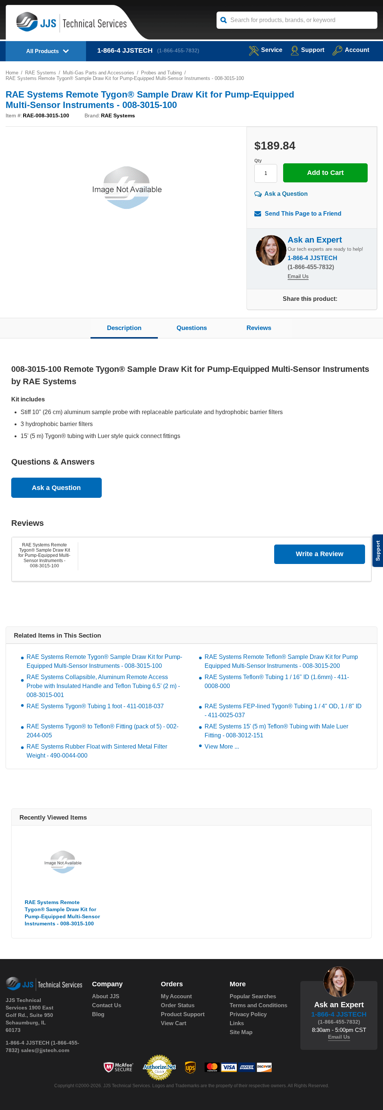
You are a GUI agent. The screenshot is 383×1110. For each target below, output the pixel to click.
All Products (42, 51)
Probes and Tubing (161, 72)
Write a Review (319, 554)
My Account (176, 996)
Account (357, 50)
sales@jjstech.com (45, 1050)
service (271, 50)
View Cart (173, 1023)
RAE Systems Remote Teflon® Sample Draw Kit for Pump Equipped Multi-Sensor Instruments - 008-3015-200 (281, 661)
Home (12, 72)
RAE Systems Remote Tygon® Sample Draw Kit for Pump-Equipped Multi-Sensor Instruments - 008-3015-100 (44, 555)
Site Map (241, 1032)
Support (312, 50)
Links (237, 1023)
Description (124, 328)
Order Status (177, 1005)
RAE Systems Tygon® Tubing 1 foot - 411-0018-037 (95, 706)
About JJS (105, 996)
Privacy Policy (248, 1014)
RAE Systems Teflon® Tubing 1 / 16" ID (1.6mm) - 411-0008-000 (277, 681)
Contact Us (106, 1005)
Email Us (298, 276)
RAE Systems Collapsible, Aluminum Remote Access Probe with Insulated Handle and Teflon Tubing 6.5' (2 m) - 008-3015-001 (103, 686)
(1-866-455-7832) (178, 50)
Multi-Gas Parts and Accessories (98, 72)
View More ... (222, 746)
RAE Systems (40, 72)
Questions (192, 328)
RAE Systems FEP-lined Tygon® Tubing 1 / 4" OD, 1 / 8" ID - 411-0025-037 (283, 710)
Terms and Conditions (258, 1005)
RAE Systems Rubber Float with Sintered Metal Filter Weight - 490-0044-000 (97, 751)
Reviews (258, 328)
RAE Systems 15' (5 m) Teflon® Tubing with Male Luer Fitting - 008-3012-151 (276, 731)
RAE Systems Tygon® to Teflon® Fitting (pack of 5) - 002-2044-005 (102, 731)
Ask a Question (286, 193)
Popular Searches (253, 996)
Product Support (183, 1014)
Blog (98, 1014)
